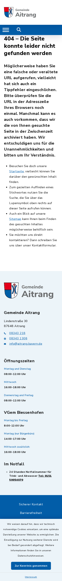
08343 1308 (18, 338)
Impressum (31, 577)
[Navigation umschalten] (6, 29)
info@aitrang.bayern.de (25, 344)
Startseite (16, 171)
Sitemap (15, 219)
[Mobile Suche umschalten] (19, 30)
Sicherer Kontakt (31, 504)
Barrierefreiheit (31, 513)
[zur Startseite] (20, 12)
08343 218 (17, 333)
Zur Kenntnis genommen (31, 566)
